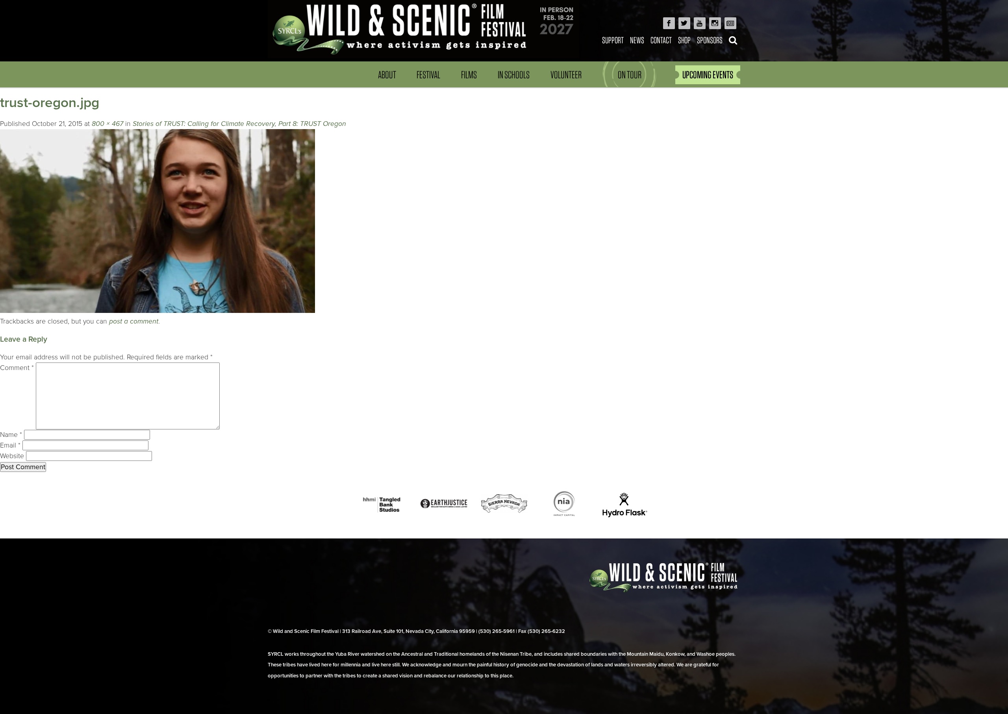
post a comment (133, 321)
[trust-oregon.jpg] (157, 311)
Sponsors (710, 40)
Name (11, 435)
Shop (684, 40)
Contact (661, 40)
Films (469, 74)
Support (613, 40)
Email (10, 445)
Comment (17, 368)
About (387, 74)
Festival (428, 74)
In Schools (514, 74)
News (637, 40)
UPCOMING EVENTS (707, 74)
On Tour (629, 74)
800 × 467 (107, 124)
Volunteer (566, 74)
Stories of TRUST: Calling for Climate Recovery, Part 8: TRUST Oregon (239, 124)
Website (12, 456)
